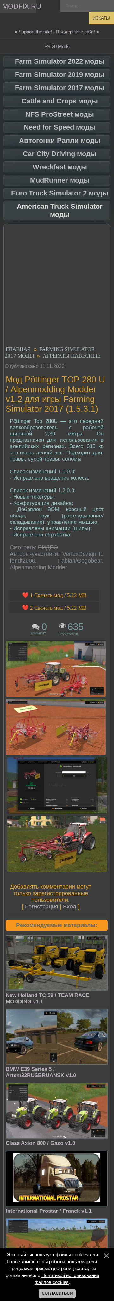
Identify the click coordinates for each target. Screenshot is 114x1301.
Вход (69, 906)
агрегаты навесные (71, 356)
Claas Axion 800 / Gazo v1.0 (40, 1143)
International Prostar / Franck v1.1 (49, 1211)
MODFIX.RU (19, 6)
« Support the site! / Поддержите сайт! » (57, 31)
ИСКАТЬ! (101, 18)
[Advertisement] (57, 286)
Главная (18, 349)
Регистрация (41, 906)
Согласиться (57, 1293)
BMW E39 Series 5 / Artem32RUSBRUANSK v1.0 (41, 1072)
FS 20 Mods (57, 46)
